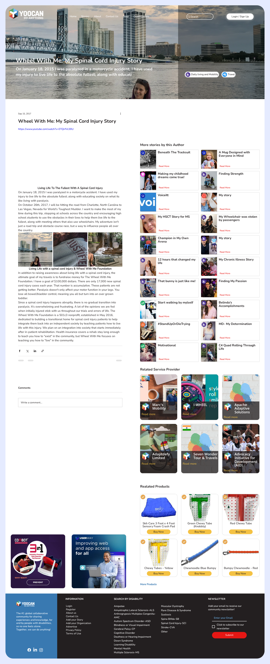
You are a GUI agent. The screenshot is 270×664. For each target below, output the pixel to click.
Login (69, 606)
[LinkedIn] (35, 650)
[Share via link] (42, 350)
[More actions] (120, 113)
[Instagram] (41, 650)
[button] (148, 584)
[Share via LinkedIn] (34, 350)
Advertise (71, 626)
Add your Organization (78, 623)
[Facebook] (29, 650)
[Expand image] (35, 249)
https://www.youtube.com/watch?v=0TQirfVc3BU (46, 129)
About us (71, 613)
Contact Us (72, 616)
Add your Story (75, 619)
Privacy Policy (74, 630)
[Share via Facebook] (19, 350)
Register (71, 609)
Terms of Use (74, 633)
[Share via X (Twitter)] (27, 350)
